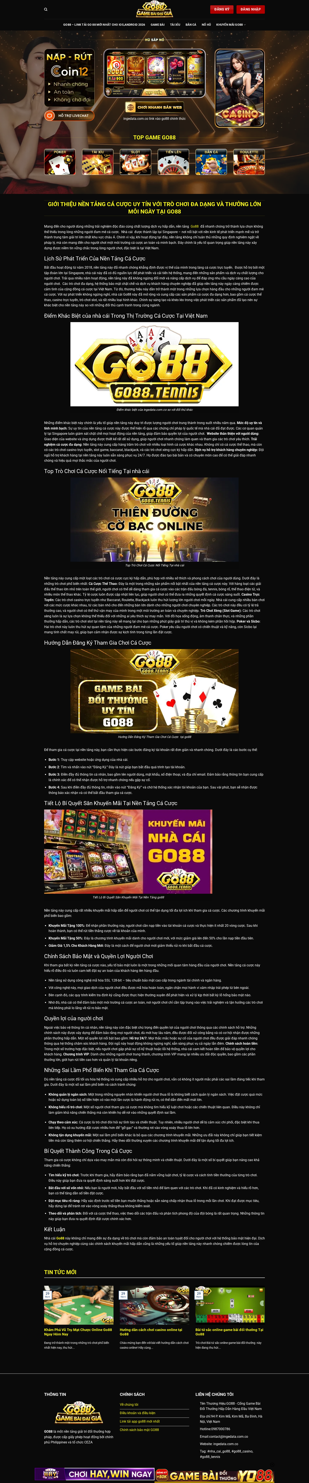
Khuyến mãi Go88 (229, 25)
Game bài (158, 25)
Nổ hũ (206, 25)
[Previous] (43, 1323)
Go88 (194, 226)
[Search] (45, 9)
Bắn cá (191, 25)
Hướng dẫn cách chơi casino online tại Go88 (151, 1332)
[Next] (266, 1323)
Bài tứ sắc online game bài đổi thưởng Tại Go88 (229, 1332)
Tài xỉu (175, 25)
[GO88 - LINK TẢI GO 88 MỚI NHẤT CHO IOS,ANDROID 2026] (154, 9)
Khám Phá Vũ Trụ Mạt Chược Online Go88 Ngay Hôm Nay (78, 1332)
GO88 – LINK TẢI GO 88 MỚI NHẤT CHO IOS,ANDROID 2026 (104, 25)
